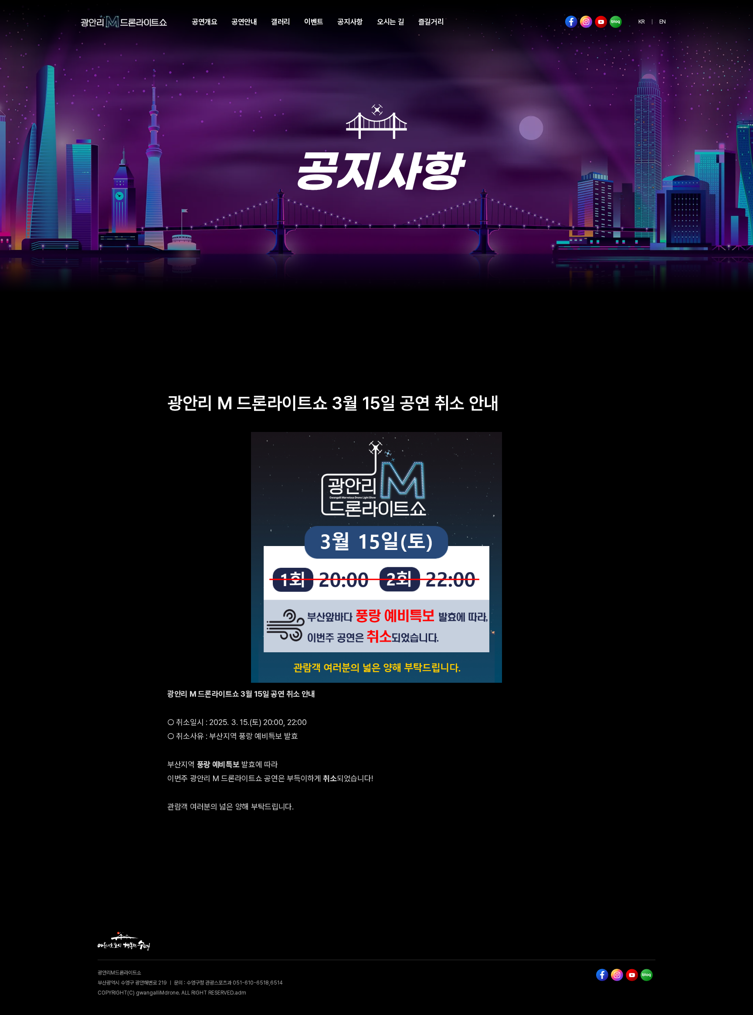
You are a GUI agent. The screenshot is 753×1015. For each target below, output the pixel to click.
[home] (123, 21)
